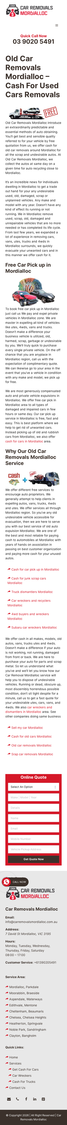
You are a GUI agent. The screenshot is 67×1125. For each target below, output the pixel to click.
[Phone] (17, 1099)
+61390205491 (45, 962)
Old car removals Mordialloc (31, 745)
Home (13, 1057)
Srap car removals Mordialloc (32, 754)
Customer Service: (19, 962)
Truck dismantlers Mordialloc (32, 592)
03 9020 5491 (33, 41)
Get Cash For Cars (25, 1069)
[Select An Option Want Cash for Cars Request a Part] (33, 787)
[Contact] (9, 1099)
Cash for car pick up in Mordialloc (35, 569)
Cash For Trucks (23, 1081)
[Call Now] (6, 881)
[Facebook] (26, 1099)
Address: (12, 929)
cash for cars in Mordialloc (24, 441)
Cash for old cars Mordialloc (31, 736)
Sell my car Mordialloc (27, 727)
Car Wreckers (21, 1075)
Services (15, 1063)
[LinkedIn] (34, 1099)
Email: (9, 917)
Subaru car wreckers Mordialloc (34, 627)
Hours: (10, 941)
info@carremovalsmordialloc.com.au (31, 922)
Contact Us (17, 1088)
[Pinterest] (43, 1099)
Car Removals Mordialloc (31, 909)
